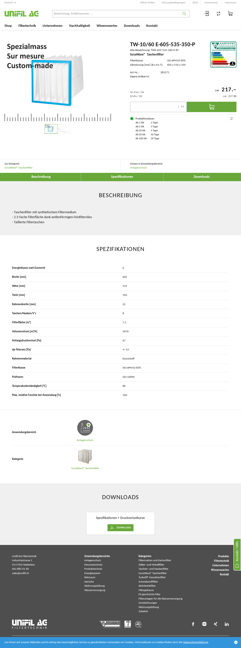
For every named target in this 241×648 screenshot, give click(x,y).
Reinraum (89, 577)
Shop (8, 26)
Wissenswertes (107, 26)
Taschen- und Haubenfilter (153, 569)
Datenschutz (211, 2)
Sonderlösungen (148, 603)
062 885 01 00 (20, 569)
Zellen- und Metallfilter (151, 564)
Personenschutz (93, 564)
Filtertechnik (27, 26)
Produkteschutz (93, 569)
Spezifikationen (122, 177)
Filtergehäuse (146, 590)
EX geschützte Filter (149, 594)
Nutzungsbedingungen (173, 2)
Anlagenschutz (138, 167)
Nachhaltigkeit (79, 26)
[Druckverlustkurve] (64, 129)
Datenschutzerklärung (195, 642)
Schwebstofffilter (148, 581)
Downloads (132, 26)
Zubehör (143, 611)
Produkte (223, 556)
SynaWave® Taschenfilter (19, 167)
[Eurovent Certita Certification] (223, 54)
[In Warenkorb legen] (211, 107)
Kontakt (152, 26)
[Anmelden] (207, 13)
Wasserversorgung (94, 590)
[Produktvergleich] (218, 13)
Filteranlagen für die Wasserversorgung (160, 598)
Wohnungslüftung (94, 586)
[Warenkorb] (230, 13)
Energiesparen (92, 573)
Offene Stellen (147, 2)
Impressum (230, 2)
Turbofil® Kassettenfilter (152, 577)
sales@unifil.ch (20, 573)
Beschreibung (41, 177)
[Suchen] (184, 13)
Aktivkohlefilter (147, 586)
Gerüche (89, 581)
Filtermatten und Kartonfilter (155, 560)
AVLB (195, 2)
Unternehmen (53, 26)
